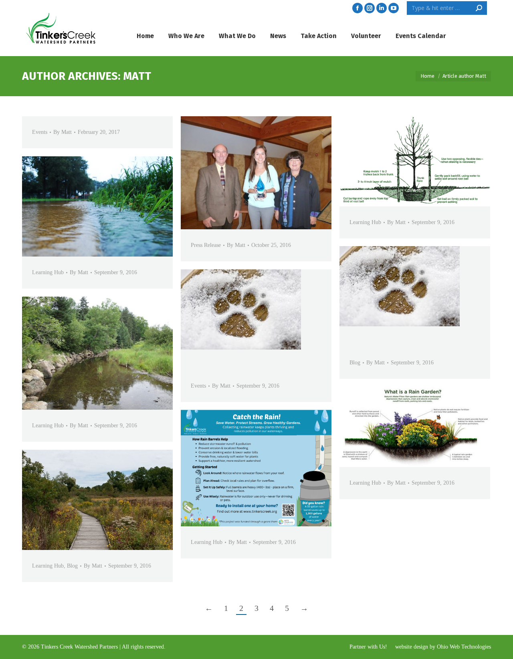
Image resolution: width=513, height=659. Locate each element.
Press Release (206, 245)
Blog (354, 363)
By (62, 132)
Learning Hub (365, 222)
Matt (137, 76)
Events (39, 132)
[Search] (479, 8)
